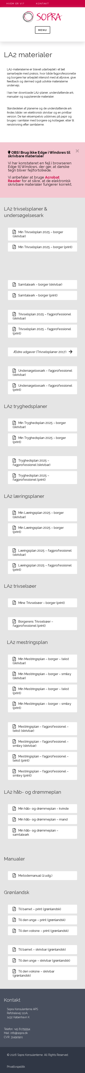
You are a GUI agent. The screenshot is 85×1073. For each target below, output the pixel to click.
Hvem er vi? (15, 3)
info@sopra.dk (19, 1033)
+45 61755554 (22, 1029)
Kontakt (42, 3)
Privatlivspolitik (16, 1066)
